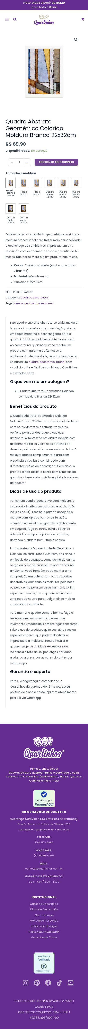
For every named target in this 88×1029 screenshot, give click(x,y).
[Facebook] (48, 983)
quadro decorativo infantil (47, 362)
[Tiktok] (59, 983)
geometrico (32, 303)
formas (18, 303)
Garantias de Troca (44, 937)
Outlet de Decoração (44, 904)
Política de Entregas (44, 926)
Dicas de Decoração (44, 909)
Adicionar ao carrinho (56, 162)
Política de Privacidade (44, 932)
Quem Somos (44, 915)
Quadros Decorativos (34, 297)
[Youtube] (71, 983)
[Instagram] (26, 983)
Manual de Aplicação (44, 920)
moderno (47, 303)
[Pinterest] (37, 983)
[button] (15, 20)
